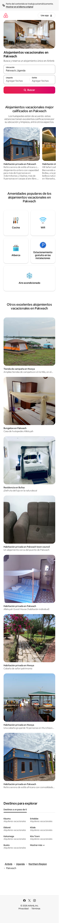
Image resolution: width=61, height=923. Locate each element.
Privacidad (24, 908)
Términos (35, 908)
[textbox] (16, 81)
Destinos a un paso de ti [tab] (15, 809)
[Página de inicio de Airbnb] (6, 15)
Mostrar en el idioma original (19, 6)
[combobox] (29, 70)
